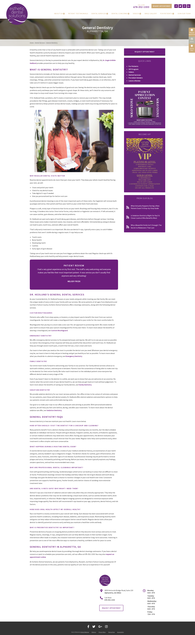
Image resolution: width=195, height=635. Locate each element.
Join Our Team (184, 13)
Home (32, 43)
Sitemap (94, 632)
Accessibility (120, 632)
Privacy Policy (102, 632)
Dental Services (98, 13)
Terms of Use (111, 632)
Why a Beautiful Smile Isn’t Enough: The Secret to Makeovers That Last (146, 226)
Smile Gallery (151, 13)
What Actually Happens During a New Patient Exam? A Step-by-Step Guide (145, 207)
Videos (136, 13)
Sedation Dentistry (54, 410)
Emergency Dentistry (74, 356)
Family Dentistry (85, 385)
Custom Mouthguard (59, 330)
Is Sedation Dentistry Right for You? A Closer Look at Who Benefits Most (145, 216)
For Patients (166, 13)
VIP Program (133, 69)
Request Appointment (161, 6)
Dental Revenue (85, 632)
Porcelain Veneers (136, 78)
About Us (58, 13)
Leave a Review (134, 81)
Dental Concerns (119, 13)
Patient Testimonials (78, 13)
